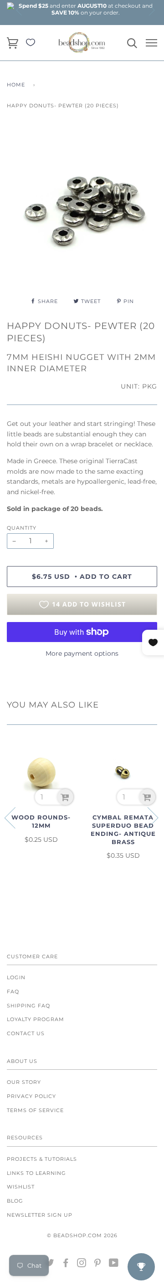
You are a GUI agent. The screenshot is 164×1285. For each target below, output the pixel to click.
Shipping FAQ (28, 1005)
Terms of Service (35, 1110)
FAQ (13, 991)
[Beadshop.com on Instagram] (82, 1264)
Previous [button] (19, 10)
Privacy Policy (31, 1096)
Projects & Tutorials (42, 1159)
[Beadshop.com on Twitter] (50, 1264)
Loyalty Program (35, 1019)
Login (16, 977)
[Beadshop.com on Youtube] (114, 1264)
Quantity (21, 528)
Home (16, 84)
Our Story (24, 1082)
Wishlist (21, 1187)
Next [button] (151, 10)
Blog (15, 1201)
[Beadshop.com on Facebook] (66, 1264)
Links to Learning (36, 1173)
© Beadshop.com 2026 (82, 1235)
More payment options (82, 653)
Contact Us (26, 1033)
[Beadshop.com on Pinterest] (97, 1264)
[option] (85, 9)
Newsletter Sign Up (39, 1215)
